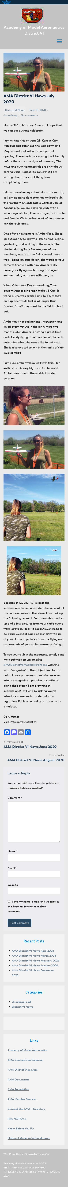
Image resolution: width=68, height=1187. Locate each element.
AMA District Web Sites (22, 1069)
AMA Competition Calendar (25, 1060)
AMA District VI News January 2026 (35, 965)
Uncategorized (21, 1001)
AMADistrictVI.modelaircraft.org (25, 665)
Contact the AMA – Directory (26, 1109)
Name (12, 851)
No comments (29, 115)
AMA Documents (18, 1079)
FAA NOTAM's (17, 1118)
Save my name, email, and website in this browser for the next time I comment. (33, 906)
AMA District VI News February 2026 (35, 960)
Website (13, 884)
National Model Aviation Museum (29, 1138)
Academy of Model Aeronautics (27, 1050)
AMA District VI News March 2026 (34, 955)
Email (12, 868)
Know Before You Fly (21, 1128)
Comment (15, 797)
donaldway (10, 115)
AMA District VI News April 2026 (33, 950)
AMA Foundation (18, 1089)
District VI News (14, 110)
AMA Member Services (22, 1099)
